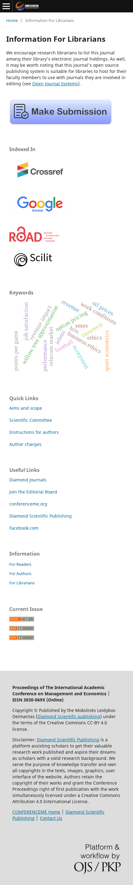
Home (12, 20)
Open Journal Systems (55, 84)
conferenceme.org (28, 504)
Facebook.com (23, 528)
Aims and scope (25, 408)
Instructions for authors (34, 432)
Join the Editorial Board (33, 492)
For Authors (20, 573)
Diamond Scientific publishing (68, 716)
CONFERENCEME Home (36, 812)
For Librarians (22, 583)
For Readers (20, 564)
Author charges (25, 444)
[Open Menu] (6, 6)
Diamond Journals (27, 480)
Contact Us (51, 818)
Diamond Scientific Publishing (40, 516)
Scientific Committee (30, 420)
